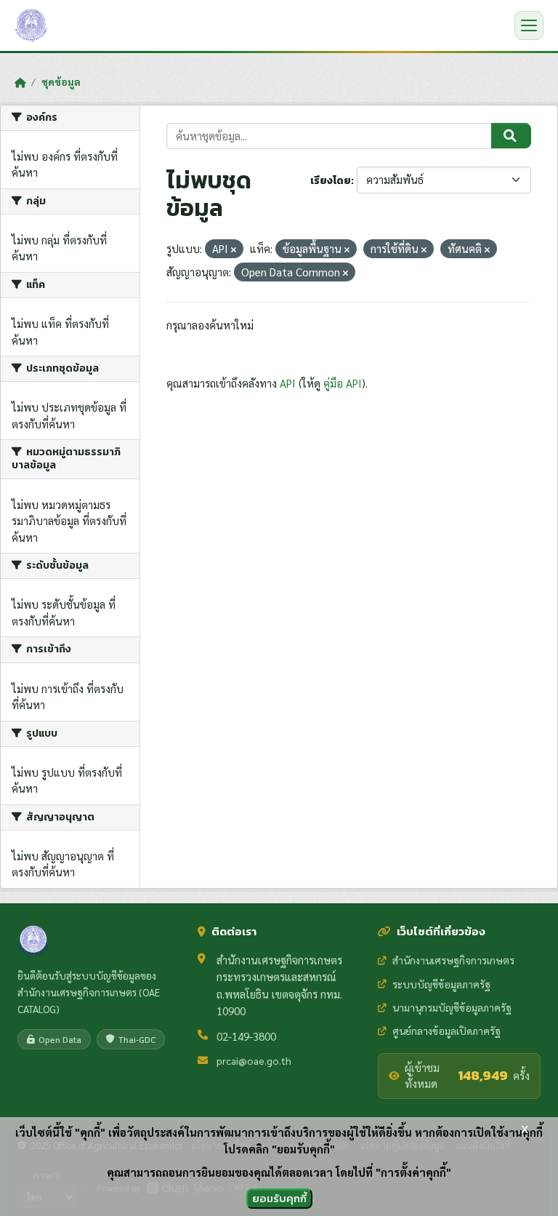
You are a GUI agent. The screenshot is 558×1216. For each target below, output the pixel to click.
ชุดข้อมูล (61, 81)
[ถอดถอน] (233, 249)
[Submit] (511, 136)
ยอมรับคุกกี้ (279, 1198)
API (288, 383)
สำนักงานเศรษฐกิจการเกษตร (453, 960)
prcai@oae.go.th (254, 1060)
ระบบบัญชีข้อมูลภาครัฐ (441, 984)
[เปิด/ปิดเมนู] (528, 25)
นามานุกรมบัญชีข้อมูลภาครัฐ (452, 1007)
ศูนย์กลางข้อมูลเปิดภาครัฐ (446, 1030)
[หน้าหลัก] (20, 82)
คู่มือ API (342, 383)
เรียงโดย (330, 180)
